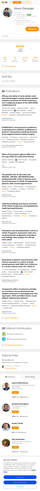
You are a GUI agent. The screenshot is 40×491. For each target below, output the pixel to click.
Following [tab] (30, 377)
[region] (20, 474)
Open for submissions (11, 368)
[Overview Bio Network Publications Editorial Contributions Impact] (20, 35)
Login (17, 2)
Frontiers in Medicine (12, 366)
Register (27, 2)
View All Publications (11, 318)
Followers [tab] (10, 377)
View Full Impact (10, 66)
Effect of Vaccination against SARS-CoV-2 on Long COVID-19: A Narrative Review (19, 155)
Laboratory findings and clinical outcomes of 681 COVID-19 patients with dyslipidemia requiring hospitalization (20, 206)
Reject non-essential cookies (20, 482)
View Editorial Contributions (14, 345)
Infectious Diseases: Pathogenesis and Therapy (15, 362)
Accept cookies (20, 477)
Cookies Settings (20, 486)
